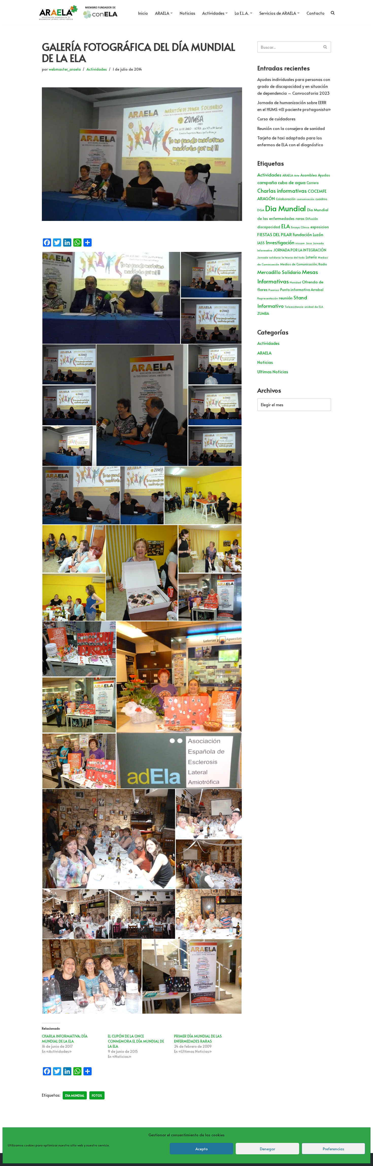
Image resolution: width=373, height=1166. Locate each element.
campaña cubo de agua (281, 182)
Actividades (97, 69)
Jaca (309, 243)
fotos (97, 1095)
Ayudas (324, 175)
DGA (260, 210)
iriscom (300, 243)
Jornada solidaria (269, 257)
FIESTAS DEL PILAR (274, 234)
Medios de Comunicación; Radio (303, 264)
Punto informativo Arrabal (302, 289)
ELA (285, 226)
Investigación (280, 242)
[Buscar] (325, 47)
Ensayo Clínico (300, 227)
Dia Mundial (74, 1095)
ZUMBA (263, 313)
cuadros (321, 199)
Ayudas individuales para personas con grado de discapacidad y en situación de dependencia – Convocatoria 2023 (293, 86)
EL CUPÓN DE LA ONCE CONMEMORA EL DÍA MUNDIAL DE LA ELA (136, 1041)
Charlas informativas (282, 190)
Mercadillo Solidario (279, 272)
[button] (172, 13)
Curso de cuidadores (276, 118)
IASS (261, 242)
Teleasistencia (294, 307)
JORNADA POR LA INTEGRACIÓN (299, 250)
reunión (286, 297)
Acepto (201, 1148)
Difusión (312, 219)
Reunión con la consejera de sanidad (291, 128)
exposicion (319, 226)
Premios (273, 290)
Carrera (313, 182)
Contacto (316, 13)
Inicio (143, 13)
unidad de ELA (313, 307)
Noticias (187, 13)
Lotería (311, 257)
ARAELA (287, 175)
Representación (267, 298)
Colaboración (286, 199)
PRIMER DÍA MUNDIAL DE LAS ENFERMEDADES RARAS (198, 1039)
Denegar (267, 1148)
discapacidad (268, 226)
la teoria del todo (293, 257)
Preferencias (333, 1148)
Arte (296, 175)
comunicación (305, 199)
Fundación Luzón (308, 234)
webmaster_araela (65, 69)
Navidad (295, 282)
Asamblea (308, 175)
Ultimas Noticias (272, 371)
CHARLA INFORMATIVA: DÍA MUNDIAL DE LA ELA (65, 1039)
